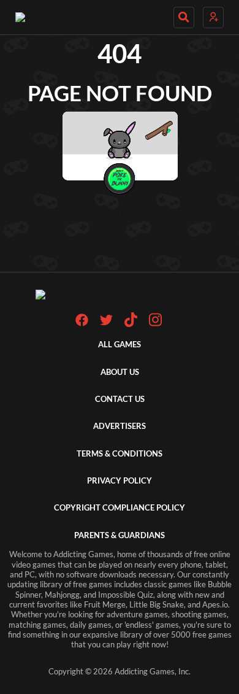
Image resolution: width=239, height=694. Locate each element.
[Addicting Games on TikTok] (130, 324)
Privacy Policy (119, 480)
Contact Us (120, 399)
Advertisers (119, 426)
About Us (120, 372)
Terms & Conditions (119, 453)
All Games (119, 344)
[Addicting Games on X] (106, 323)
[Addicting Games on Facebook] (81, 323)
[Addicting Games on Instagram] (155, 324)
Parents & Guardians (119, 535)
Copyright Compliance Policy (119, 507)
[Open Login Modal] (213, 17)
